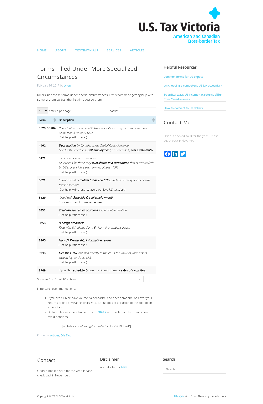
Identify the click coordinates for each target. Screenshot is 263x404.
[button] (54, 120)
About (60, 50)
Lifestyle (179, 396)
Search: (113, 111)
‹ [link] (139, 279)
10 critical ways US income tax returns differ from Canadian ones (193, 97)
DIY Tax (65, 335)
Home (42, 50)
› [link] (152, 279)
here (124, 367)
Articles (137, 50)
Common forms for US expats (183, 76)
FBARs (101, 312)
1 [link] (146, 279)
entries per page (60, 111)
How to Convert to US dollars (183, 108)
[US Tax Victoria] (179, 42)
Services (114, 50)
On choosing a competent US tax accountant (193, 85)
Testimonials (86, 50)
